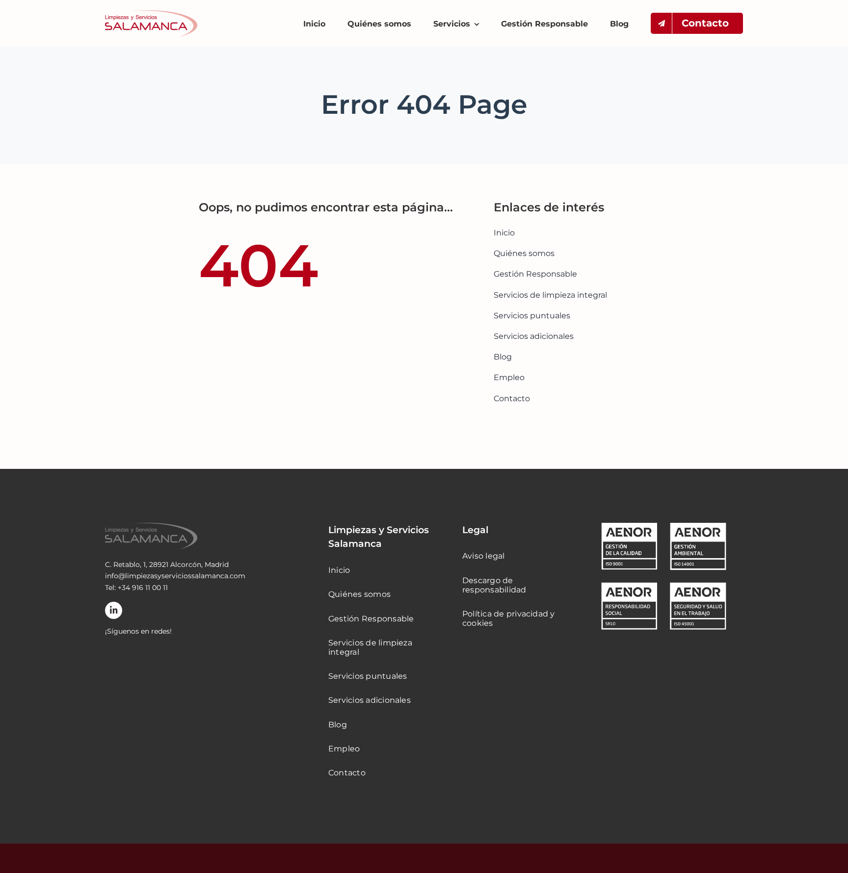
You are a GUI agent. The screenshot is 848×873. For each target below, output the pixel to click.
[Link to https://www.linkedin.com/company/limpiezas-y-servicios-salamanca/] (113, 610)
